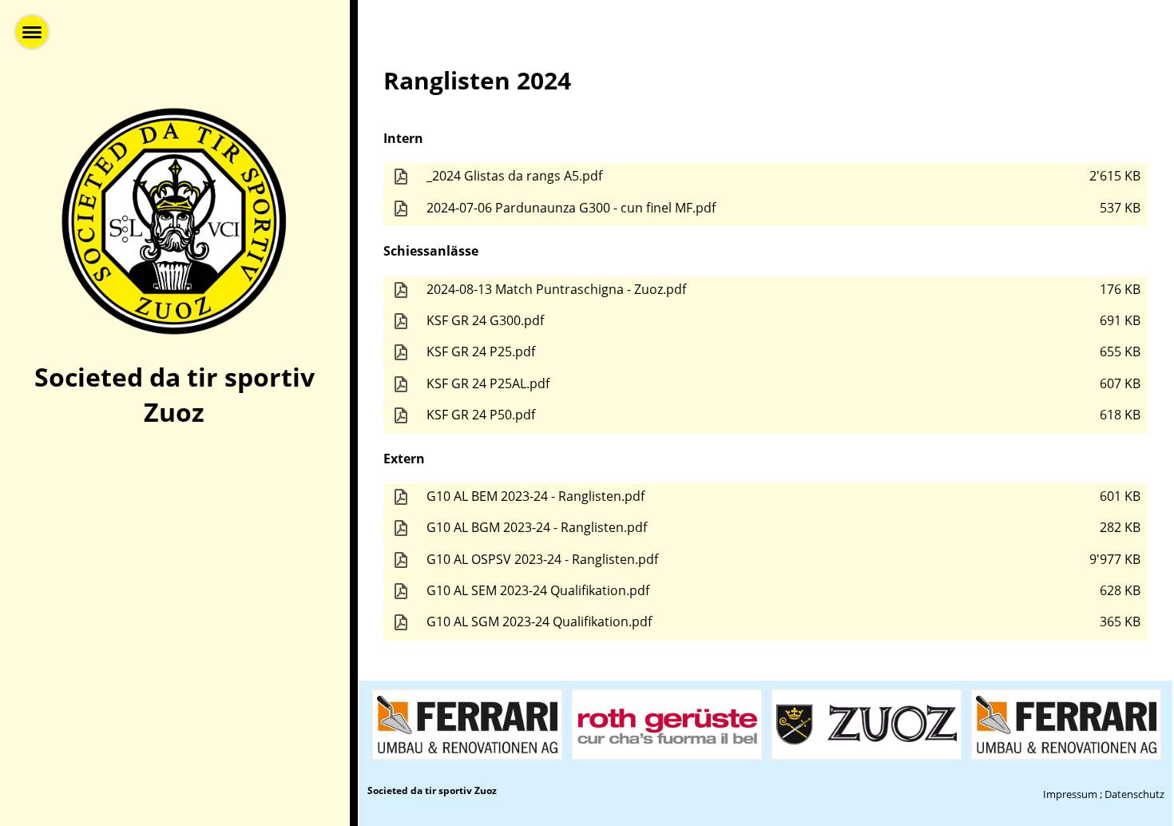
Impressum (1070, 794)
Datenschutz (1134, 794)
